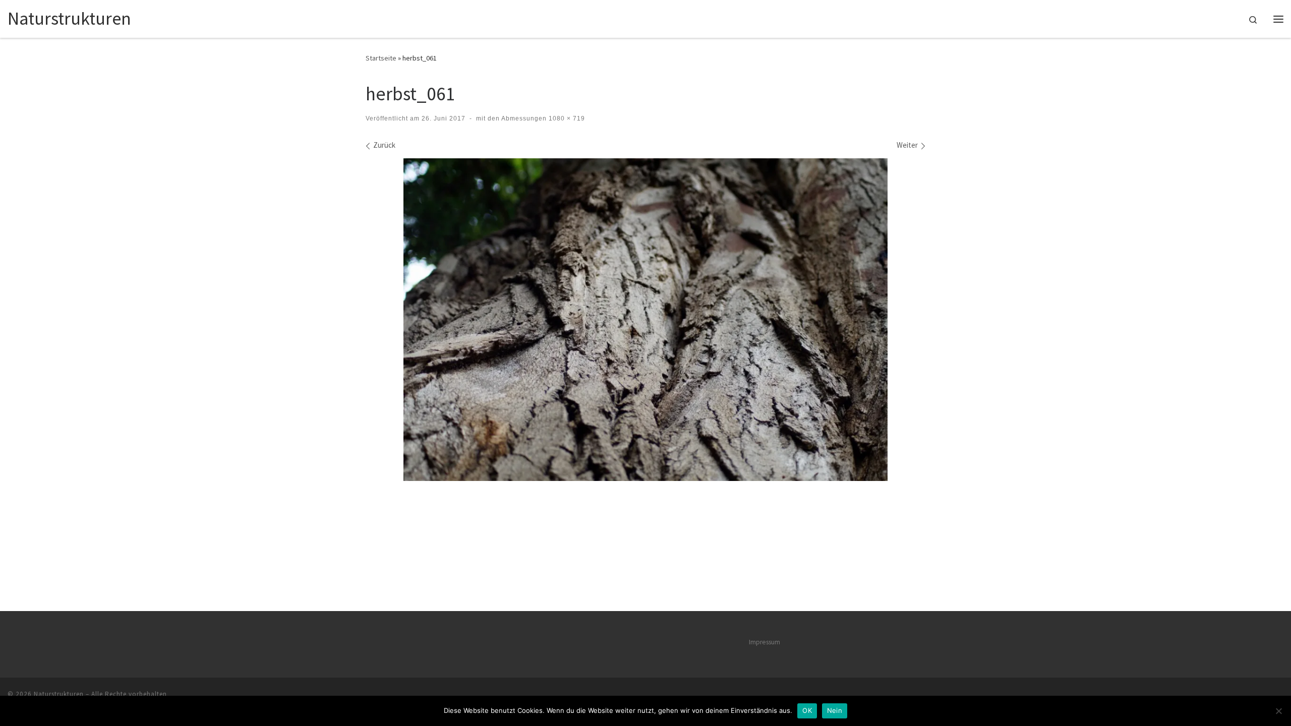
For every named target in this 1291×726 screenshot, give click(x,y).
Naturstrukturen (59, 694)
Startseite (381, 58)
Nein (834, 710)
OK (807, 710)
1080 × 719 (566, 118)
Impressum (764, 642)
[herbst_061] (645, 319)
